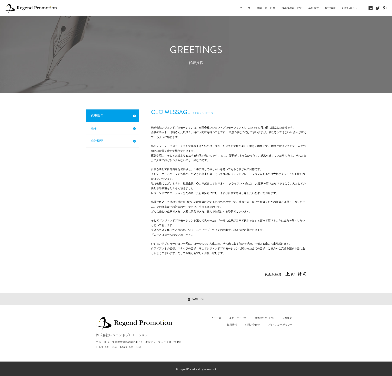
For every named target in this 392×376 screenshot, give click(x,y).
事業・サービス (266, 8)
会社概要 (313, 8)
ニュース (245, 8)
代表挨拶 (97, 115)
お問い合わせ (350, 8)
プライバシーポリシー (280, 325)
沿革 (94, 128)
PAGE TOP (198, 299)
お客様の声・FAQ (291, 8)
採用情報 (330, 8)
